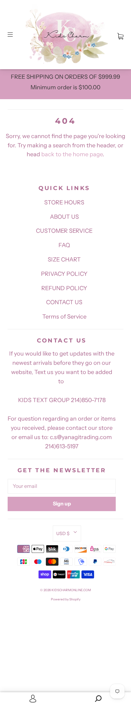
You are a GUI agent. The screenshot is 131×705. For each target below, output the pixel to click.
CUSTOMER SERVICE (64, 230)
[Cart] (120, 34)
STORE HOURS (64, 202)
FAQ (64, 245)
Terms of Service (64, 316)
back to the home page (72, 154)
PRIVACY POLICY (64, 273)
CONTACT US (64, 302)
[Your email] (62, 486)
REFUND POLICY (64, 288)
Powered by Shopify (65, 599)
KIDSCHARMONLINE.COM (71, 590)
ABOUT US (64, 216)
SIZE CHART (64, 259)
